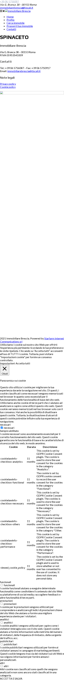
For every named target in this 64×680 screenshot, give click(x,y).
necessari (9, 427)
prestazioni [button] (6, 600)
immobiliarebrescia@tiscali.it (16, 7)
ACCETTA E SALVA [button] (11, 678)
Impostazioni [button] (7, 363)
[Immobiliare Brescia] (18, 10)
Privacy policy (8, 83)
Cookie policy (8, 86)
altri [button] (2, 662)
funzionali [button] (5, 582)
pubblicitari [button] (6, 641)
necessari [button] (5, 424)
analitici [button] (4, 619)
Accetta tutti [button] (23, 363)
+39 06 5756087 (9, 1)
